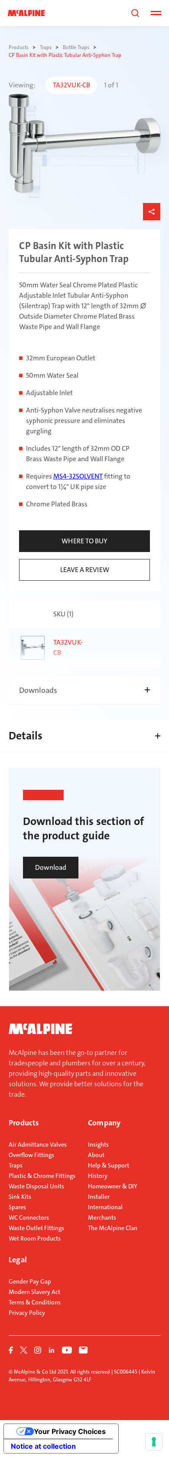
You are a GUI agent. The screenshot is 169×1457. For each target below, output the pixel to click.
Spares (17, 1207)
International (105, 1207)
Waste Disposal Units (36, 1186)
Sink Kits (20, 1197)
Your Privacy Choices (70, 1431)
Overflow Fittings (31, 1155)
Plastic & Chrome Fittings (42, 1176)
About (96, 1155)
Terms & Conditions (35, 1302)
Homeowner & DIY (112, 1186)
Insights (98, 1144)
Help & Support (108, 1165)
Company (104, 1123)
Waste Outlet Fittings (36, 1228)
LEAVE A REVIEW (84, 569)
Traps (16, 1165)
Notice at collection (43, 1446)
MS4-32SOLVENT (78, 476)
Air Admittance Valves (38, 1144)
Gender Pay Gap (30, 1281)
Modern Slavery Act (34, 1292)
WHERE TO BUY (84, 541)
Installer (99, 1197)
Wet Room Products (35, 1238)
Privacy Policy (27, 1313)
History (97, 1176)
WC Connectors (29, 1217)
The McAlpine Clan (112, 1228)
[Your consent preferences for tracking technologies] (154, 1442)
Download (50, 867)
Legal (18, 1259)
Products (24, 1123)
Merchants (102, 1217)
